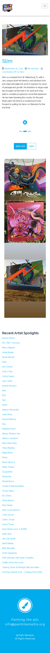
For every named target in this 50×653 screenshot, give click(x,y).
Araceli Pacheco (9, 386)
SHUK (4, 405)
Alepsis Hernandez (10, 410)
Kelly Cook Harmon (11, 510)
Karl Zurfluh (7, 367)
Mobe (4, 457)
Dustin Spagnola (9, 553)
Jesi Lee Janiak (8, 539)
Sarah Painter (7, 543)
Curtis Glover (8, 515)
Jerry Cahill (7, 381)
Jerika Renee (7, 352)
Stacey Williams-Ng (11, 433)
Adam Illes (7, 534)
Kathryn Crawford (10, 438)
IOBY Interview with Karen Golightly (18, 558)
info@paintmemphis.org (25, 624)
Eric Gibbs (6, 496)
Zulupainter (7, 472)
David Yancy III (8, 462)
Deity (4, 362)
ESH (4, 395)
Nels (4, 390)
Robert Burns (8, 481)
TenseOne (6, 476)
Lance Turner (8, 524)
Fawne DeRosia (9, 419)
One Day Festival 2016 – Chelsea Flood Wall (22, 572)
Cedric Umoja (8, 519)
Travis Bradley (8, 448)
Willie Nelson (8, 500)
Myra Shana (7, 505)
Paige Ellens (7, 453)
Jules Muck (7, 414)
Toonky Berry (8, 491)
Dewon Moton (8, 338)
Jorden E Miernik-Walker (13, 486)
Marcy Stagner (8, 347)
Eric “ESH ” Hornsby (11, 343)
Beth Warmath (8, 548)
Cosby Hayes (8, 376)
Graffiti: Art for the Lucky (12, 562)
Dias (4, 424)
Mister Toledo (8, 467)
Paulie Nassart (8, 357)
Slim (4, 400)
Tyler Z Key (7, 371)
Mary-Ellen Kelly (9, 443)
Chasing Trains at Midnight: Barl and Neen (20, 567)
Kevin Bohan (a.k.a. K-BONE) (14, 529)
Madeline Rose (8, 429)
